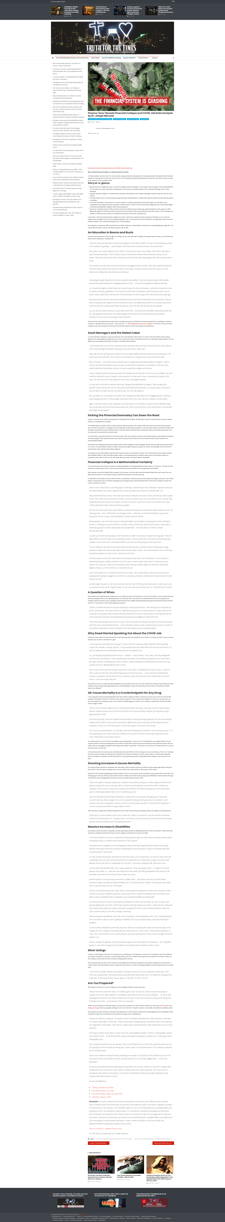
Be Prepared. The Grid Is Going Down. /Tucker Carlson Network (67, 141)
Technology (168, 1218)
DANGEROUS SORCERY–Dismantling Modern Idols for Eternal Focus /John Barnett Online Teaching (68, 103)
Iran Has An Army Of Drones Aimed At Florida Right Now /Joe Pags (67, 190)
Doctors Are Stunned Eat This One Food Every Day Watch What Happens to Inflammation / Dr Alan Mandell (68, 158)
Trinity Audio (105, 128)
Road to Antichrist (129, 58)
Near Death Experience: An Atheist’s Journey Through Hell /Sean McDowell (67, 97)
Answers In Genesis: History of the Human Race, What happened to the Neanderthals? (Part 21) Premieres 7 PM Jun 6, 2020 (160, 1178)
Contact (154, 58)
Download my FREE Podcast (117, 168)
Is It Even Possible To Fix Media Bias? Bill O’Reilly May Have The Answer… (68, 78)
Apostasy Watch (56, 1216)
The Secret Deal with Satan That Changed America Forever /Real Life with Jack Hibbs (66, 129)
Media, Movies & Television (117, 1218)
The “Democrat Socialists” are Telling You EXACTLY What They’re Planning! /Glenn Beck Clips (67, 90)
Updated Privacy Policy (113, 1128)
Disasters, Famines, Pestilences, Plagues (100, 119)
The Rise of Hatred (58, 1220)
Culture (79, 1216)
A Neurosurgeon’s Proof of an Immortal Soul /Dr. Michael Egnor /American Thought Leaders (134, 10)
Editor (99, 122)
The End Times (143, 58)
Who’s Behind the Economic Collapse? (140, 324)
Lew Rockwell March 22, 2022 (103, 1090)
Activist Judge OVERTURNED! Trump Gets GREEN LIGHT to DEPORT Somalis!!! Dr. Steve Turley (68, 195)
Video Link (129, 168)
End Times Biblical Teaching (111, 58)
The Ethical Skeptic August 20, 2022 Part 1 (107, 1094)
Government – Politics (83, 1218)
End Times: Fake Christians (132, 1216)
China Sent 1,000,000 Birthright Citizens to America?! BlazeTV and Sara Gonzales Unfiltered (68, 116)
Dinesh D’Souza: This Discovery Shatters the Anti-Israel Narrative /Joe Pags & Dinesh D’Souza (68, 184)
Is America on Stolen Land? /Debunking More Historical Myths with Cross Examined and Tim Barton (67, 71)
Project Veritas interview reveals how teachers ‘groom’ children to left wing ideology (99, 1143)
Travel (66, 1220)
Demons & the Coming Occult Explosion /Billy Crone (67, 146)
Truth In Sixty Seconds (76, 1220)
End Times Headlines (119, 119)
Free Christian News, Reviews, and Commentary (72, 58)
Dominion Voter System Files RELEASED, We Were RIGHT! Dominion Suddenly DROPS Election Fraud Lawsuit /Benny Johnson (68, 123)
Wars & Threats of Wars (90, 1220)
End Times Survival (133, 119)
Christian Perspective (69, 1216)
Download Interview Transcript (98, 168)
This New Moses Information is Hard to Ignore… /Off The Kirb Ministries (102, 9)
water (167, 1005)
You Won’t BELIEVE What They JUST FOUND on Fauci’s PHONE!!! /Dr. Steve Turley (67, 214)
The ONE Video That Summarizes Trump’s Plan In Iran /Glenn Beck (68, 152)
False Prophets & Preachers (148, 1216)
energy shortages (93, 1008)
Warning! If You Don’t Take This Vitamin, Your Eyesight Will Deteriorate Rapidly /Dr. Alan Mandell (67, 202)
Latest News (95, 58)
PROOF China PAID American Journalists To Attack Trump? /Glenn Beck (66, 65)
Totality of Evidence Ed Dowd (102, 1087)
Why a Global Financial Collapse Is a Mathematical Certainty (153, 1139)
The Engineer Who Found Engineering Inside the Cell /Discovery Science (68, 84)
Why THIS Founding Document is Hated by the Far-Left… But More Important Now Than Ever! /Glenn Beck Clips (67, 109)
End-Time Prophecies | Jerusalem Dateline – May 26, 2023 (129, 1176)
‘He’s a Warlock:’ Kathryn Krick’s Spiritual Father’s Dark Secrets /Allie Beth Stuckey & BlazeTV (68, 178)
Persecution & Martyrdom (144, 1218)
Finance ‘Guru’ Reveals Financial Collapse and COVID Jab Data (114, 1139)
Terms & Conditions (96, 1128)
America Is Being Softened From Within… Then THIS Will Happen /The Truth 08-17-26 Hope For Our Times (68, 172)
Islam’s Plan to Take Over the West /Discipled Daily (67, 165)
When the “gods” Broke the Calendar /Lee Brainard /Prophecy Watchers (165, 9)
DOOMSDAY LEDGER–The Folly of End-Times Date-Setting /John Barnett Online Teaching (71, 10)
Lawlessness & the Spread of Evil (99, 1218)
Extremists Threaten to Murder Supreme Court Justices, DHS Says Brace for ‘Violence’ (100, 1177)
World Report (144, 119)
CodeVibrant (82, 1214)
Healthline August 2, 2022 (101, 1097)
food (163, 1005)
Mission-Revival (131, 1218)
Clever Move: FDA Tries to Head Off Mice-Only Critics (164, 1143)
